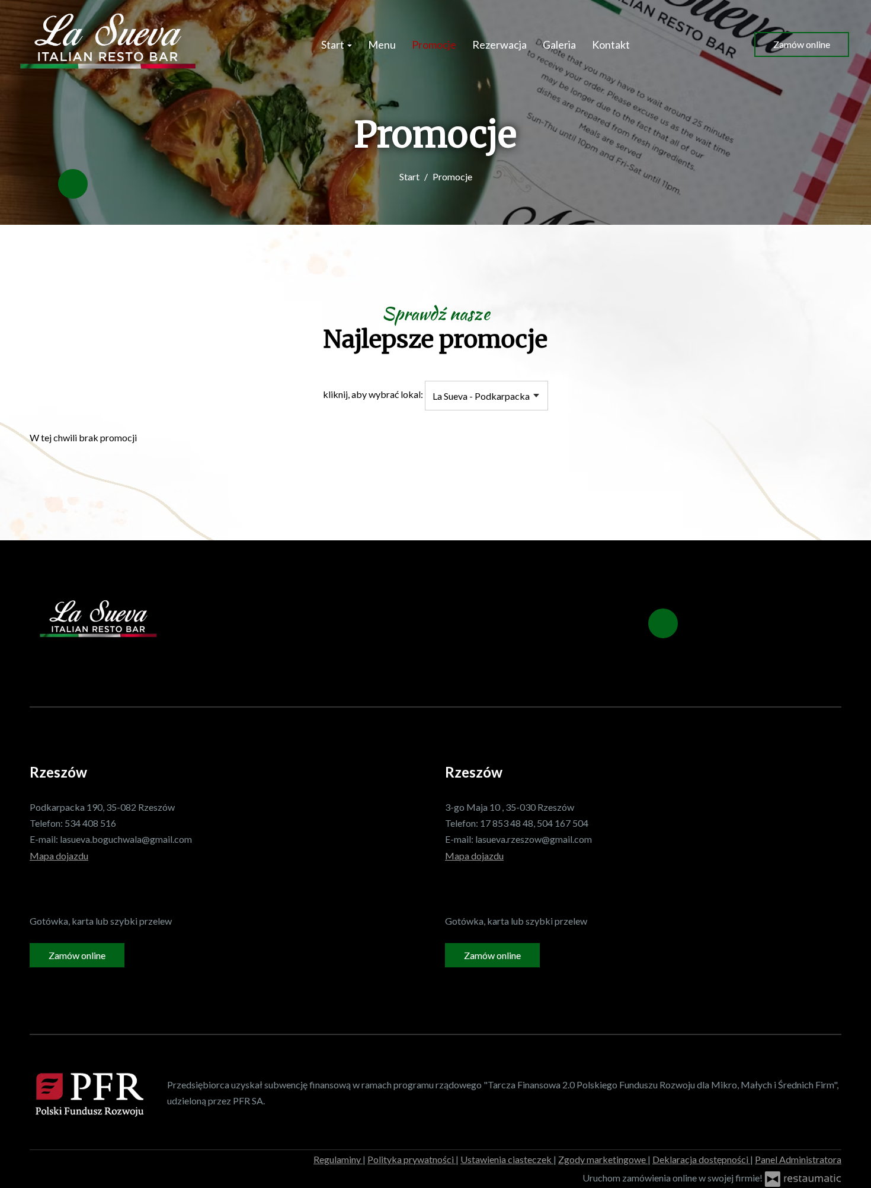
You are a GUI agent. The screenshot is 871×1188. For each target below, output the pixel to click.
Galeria (559, 44)
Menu (382, 44)
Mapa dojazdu (59, 855)
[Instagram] (64, 888)
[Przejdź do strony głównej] (108, 44)
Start (333, 44)
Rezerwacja (499, 44)
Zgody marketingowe (603, 1159)
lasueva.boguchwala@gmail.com (126, 839)
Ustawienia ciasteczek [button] (506, 1159)
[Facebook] (73, 184)
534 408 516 (90, 823)
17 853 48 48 (506, 823)
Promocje (434, 44)
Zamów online (801, 44)
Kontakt (611, 44)
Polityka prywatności (411, 1159)
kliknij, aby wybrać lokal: (373, 394)
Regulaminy (338, 1159)
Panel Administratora (798, 1159)
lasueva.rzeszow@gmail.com (533, 839)
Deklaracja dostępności (701, 1159)
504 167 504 (562, 823)
